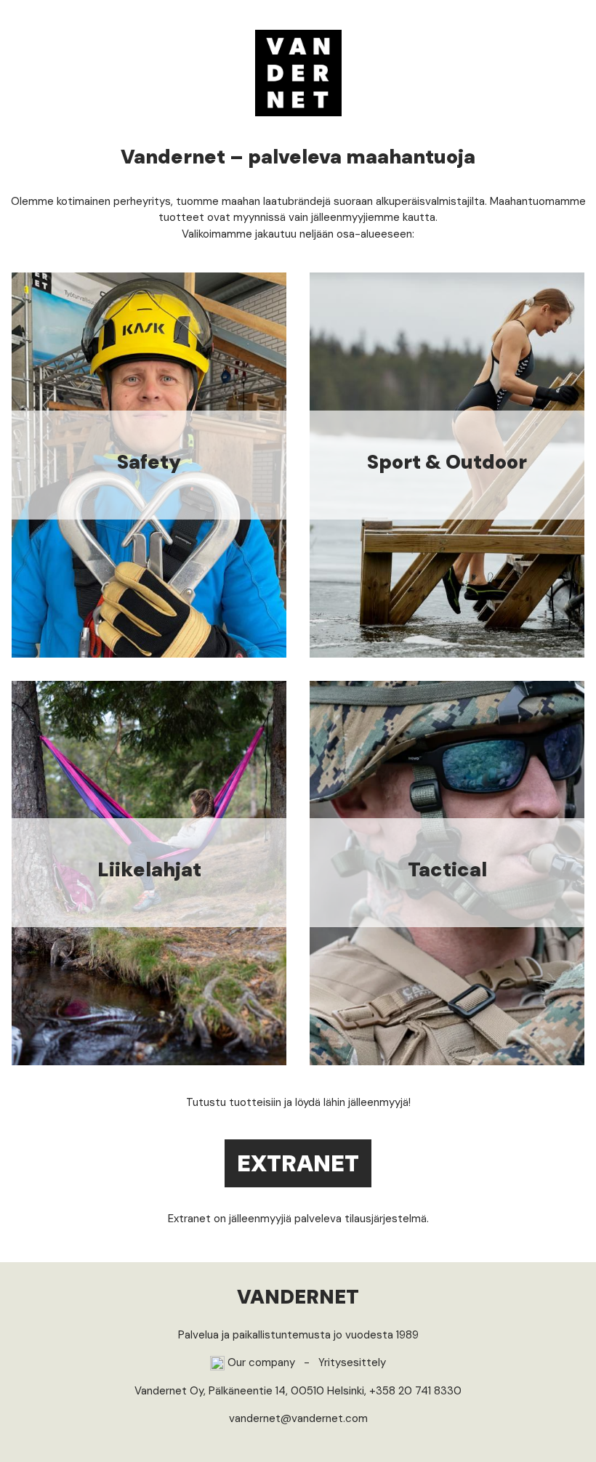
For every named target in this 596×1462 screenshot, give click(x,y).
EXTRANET (298, 1163)
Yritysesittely (352, 1362)
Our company (260, 1362)
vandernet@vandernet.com (298, 1418)
